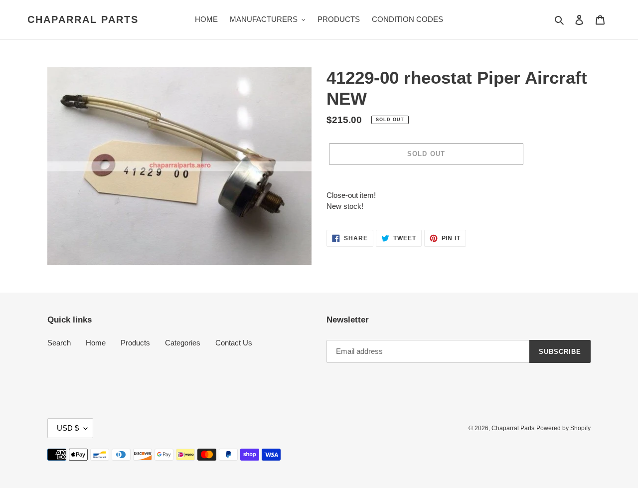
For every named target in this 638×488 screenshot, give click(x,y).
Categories (182, 342)
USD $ (68, 428)
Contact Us (233, 342)
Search (59, 342)
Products (135, 342)
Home (96, 342)
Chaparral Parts (83, 19)
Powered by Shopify (563, 428)
